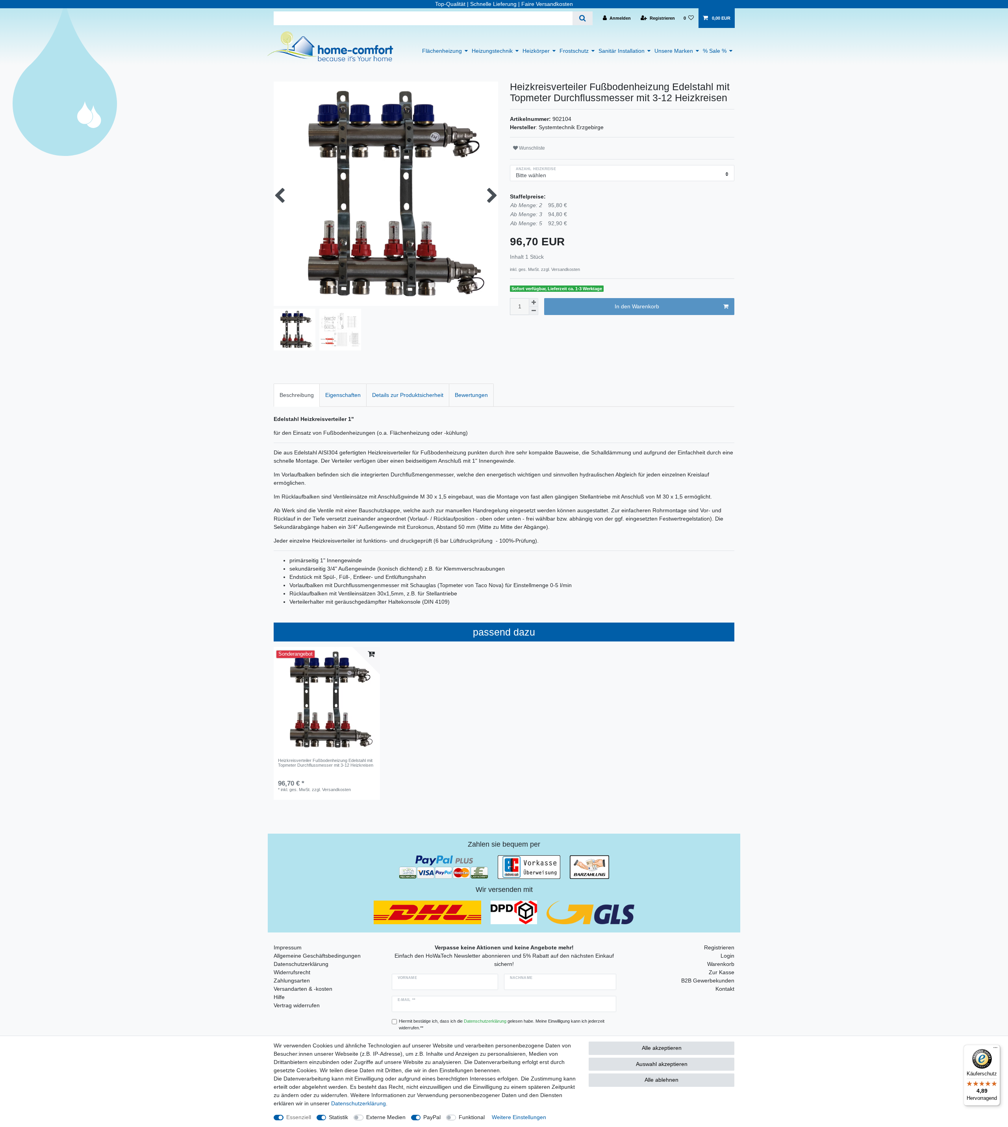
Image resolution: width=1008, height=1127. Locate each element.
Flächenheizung (442, 51)
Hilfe (279, 997)
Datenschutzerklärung (301, 964)
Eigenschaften (343, 395)
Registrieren (719, 947)
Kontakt (724, 989)
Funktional (472, 1117)
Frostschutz (574, 51)
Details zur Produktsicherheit (407, 395)
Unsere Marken (673, 51)
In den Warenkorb (637, 306)
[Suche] (583, 18)
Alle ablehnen (661, 1080)
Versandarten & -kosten (303, 989)
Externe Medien (386, 1117)
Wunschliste (531, 148)
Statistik (338, 1117)
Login (727, 956)
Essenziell (298, 1117)
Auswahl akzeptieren (661, 1064)
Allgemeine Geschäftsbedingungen (317, 956)
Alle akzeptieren (662, 1048)
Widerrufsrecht (292, 972)
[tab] (297, 395)
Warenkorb (720, 964)
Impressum (288, 947)
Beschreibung (297, 395)
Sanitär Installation (621, 51)
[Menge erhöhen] (533, 302)
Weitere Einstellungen (519, 1117)
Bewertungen (471, 395)
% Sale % (714, 51)
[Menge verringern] (533, 311)
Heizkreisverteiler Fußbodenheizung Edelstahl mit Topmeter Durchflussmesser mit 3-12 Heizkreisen (325, 762)
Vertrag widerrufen (297, 1005)
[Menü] (995, 1049)
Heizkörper (536, 51)
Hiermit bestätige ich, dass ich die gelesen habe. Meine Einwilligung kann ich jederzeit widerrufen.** (501, 1024)
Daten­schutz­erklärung (358, 1103)
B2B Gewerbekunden (707, 980)
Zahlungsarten (292, 980)
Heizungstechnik (492, 51)
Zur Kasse (721, 972)
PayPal (432, 1117)
